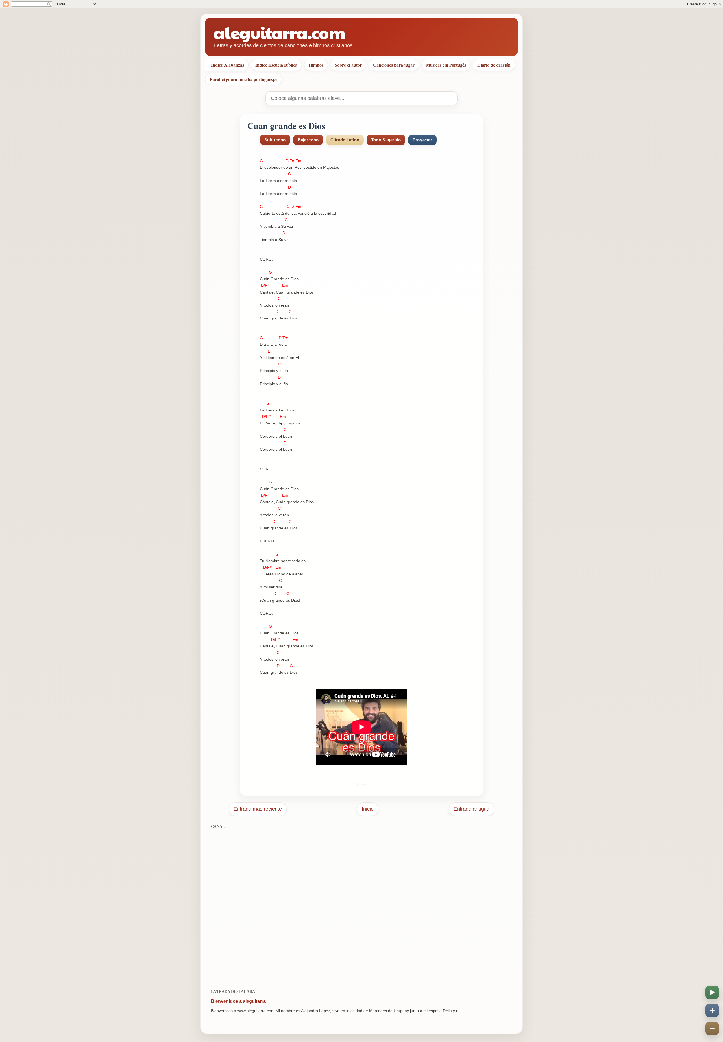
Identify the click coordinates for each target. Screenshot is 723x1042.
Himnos (316, 65)
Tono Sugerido (386, 139)
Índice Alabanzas (227, 65)
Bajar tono (308, 139)
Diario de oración (494, 65)
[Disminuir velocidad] (712, 1028)
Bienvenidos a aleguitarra (238, 1001)
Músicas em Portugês (446, 65)
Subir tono (275, 139)
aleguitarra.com (279, 32)
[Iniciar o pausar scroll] (712, 992)
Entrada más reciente (258, 809)
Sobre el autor (348, 65)
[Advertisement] (361, 906)
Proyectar (422, 139)
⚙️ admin (362, 784)
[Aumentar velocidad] (712, 1010)
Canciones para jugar (394, 65)
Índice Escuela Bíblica (276, 65)
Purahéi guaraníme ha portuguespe (243, 79)
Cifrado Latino (344, 139)
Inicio (368, 809)
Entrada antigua (471, 809)
